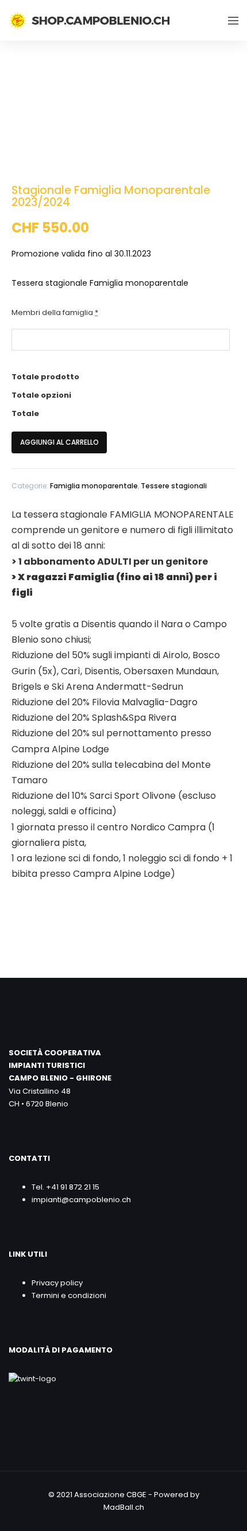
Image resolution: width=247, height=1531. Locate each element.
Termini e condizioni (69, 1295)
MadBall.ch (123, 1507)
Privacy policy (57, 1282)
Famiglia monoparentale (94, 486)
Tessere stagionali (174, 486)
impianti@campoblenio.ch (81, 1199)
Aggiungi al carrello (59, 442)
